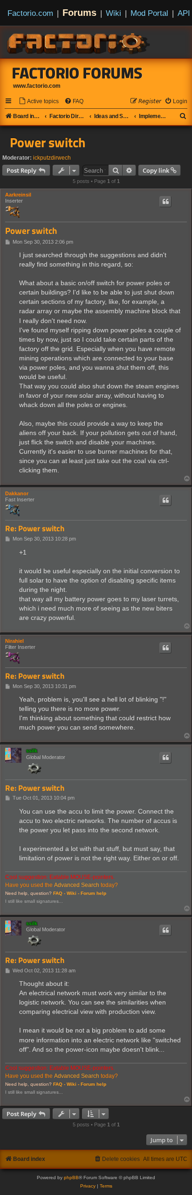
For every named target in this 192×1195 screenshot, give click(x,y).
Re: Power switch (34, 529)
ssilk (31, 750)
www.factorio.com (37, 86)
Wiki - (73, 893)
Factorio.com (30, 13)
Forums (79, 12)
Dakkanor (16, 493)
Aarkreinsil (18, 194)
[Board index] (79, 42)
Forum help (93, 893)
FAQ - (59, 893)
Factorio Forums (77, 72)
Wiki (113, 13)
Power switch (47, 142)
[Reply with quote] (165, 201)
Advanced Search (76, 885)
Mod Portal (149, 13)
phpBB (71, 1177)
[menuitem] (39, 101)
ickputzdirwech (52, 158)
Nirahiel (14, 641)
